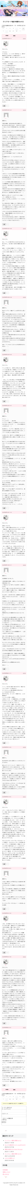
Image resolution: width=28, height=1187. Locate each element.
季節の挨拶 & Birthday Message (13, 1149)
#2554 (24, 956)
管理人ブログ (6, 1172)
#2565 (24, 228)
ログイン (4, 1122)
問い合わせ (6, 1174)
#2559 (24, 673)
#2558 (24, 747)
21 (13, 31)
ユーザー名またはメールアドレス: (7, 1108)
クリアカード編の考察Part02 (13, 1140)
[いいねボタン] (4, 106)
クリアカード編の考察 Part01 (13, 1154)
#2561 (24, 512)
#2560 (24, 565)
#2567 (24, 38)
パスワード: (5, 1113)
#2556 (24, 868)
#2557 (24, 796)
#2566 (24, 110)
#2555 (24, 913)
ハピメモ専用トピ (10, 1158)
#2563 (24, 354)
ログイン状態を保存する (8, 1119)
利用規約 (5, 1170)
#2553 (24, 1027)
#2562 (24, 405)
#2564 (24, 297)
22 (16, 31)
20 (9, 31)
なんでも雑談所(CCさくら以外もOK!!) (15, 1145)
